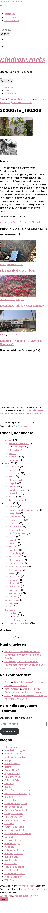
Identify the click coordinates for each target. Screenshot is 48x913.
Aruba (16, 616)
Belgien (13, 506)
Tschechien (15, 593)
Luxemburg (15, 553)
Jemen (13, 470)
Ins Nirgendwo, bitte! (15, 803)
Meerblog (9, 823)
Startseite (10, 13)
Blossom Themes (37, 889)
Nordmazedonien (19, 566)
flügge (8, 786)
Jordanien (14, 473)
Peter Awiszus (12, 688)
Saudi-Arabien (15, 264)
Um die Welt (11, 870)
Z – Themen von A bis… (17, 623)
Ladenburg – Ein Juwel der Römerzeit (22, 305)
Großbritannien (17, 533)
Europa (12, 99)
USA (11, 606)
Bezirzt (8, 766)
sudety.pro (10, 863)
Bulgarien (14, 513)
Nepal (12, 483)
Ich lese (8, 796)
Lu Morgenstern (13, 816)
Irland (12, 536)
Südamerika (11, 610)
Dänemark (15, 516)
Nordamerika (12, 600)
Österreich (15, 570)
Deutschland (25, 99)
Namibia (12, 334)
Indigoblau (10, 800)
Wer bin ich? (11, 90)
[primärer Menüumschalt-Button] (1, 78)
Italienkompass (13, 806)
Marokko (14, 450)
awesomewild (12, 763)
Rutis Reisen (11, 856)
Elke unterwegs (13, 776)
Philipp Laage (12, 843)
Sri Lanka (14, 493)
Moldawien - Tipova (15, 668)
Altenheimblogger (14, 750)
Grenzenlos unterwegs (17, 793)
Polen (12, 573)
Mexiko (13, 603)
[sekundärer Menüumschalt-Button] (1, 5)
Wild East (9, 880)
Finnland (14, 523)
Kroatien (13, 550)
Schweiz (13, 580)
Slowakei (14, 583)
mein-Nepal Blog (14, 826)
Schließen (6, 81)
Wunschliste (11, 93)
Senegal (13, 460)
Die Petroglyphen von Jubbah (17, 270)
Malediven (15, 480)
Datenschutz (11, 20)
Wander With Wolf (14, 873)
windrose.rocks (22, 59)
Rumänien (14, 576)
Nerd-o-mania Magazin (17, 830)
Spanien (13, 590)
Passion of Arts (12, 840)
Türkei (12, 496)
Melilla (12, 453)
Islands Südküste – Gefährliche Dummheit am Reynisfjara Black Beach (22, 655)
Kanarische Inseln (19, 443)
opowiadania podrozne (17, 833)
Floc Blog (9, 783)
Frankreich (15, 526)
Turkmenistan (16, 500)
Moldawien (15, 556)
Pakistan (14, 486)
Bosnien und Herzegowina (23, 510)
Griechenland (16, 530)
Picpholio (9, 846)
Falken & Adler (12, 780)
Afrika (3, 334)
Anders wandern (13, 753)
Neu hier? (9, 87)
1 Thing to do (11, 747)
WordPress (6, 895)
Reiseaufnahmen (14, 850)
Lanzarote (19, 446)
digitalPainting (12, 773)
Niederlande (16, 563)
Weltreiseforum (13, 876)
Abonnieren (9, 731)
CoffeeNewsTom (13, 770)
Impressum (10, 17)
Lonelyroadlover (13, 813)
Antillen (13, 613)
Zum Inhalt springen (11, 1)
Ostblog (9, 836)
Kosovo (13, 546)
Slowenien (14, 586)
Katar (12, 476)
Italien (12, 543)
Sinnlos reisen (12, 860)
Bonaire (17, 620)
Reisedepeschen (13, 853)
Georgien (14, 466)
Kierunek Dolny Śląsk (15, 810)
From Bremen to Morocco (18, 790)
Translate (23, 426)
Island (12, 540)
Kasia (7, 682)
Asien (3, 264)
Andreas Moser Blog (15, 757)
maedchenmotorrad (16, 820)
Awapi (7, 760)
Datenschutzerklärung (25, 895)
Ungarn (13, 596)
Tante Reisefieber (14, 866)
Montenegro (16, 560)
